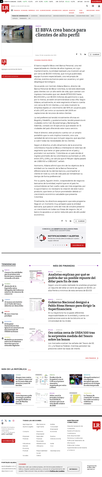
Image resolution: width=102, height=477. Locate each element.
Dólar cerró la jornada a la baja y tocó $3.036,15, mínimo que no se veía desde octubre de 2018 (57, 401)
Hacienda (7, 284)
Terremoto (23, 18)
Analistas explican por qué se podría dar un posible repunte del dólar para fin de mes (72, 278)
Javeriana (34, 16)
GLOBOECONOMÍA (45, 10)
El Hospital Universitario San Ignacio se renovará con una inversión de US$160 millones (14, 328)
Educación (7, 321)
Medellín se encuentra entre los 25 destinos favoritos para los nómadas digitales (13, 342)
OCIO (37, 10)
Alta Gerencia (40, 424)
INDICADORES (91, 10)
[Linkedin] (85, 54)
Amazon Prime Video (82, 16)
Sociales (25, 455)
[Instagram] (14, 421)
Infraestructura (41, 443)
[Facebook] (76, 54)
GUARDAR (95, 54)
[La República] (5, 12)
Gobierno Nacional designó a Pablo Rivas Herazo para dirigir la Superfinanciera (71, 305)
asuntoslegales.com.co (8, 466)
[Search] (87, 6)
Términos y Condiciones (75, 438)
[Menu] (12, 10)
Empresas (26, 436)
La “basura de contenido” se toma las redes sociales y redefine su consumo (91, 400)
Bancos (6, 270)
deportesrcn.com (7, 471)
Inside (52, 443)
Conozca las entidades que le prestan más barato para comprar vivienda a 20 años (13, 275)
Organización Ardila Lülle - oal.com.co (92, 467)
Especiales (39, 436)
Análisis (7, 311)
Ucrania (18, 375)
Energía (52, 375)
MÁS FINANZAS (90, 358)
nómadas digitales (45, 16)
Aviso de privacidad (73, 435)
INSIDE (98, 10)
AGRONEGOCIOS (57, 10)
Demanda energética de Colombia (63, 16)
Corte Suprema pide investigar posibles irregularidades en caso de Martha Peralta (24, 400)
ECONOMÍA (24, 10)
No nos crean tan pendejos (11, 315)
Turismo (7, 299)
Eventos (52, 436)
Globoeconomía (55, 438)
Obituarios (39, 446)
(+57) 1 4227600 (6, 434)
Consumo (26, 431)
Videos (38, 455)
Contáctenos (71, 433)
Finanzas (25, 438)
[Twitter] (81, 54)
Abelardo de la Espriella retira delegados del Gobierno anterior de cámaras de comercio (14, 290)
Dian (92, 16)
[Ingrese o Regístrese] (99, 6)
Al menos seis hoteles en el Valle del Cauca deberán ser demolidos (13, 304)
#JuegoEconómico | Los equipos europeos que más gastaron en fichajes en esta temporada (92, 381)
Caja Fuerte (40, 426)
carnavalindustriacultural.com (10, 468)
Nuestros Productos (73, 431)
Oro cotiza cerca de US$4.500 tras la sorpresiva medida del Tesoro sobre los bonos (71, 336)
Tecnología (87, 393)
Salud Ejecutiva (55, 450)
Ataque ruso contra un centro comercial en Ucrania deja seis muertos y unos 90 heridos (24, 381)
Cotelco (15, 18)
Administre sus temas (11, 76)
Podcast (25, 450)
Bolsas (52, 393)
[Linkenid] (10, 421)
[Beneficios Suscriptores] (92, 6)
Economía (53, 431)
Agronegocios (27, 424)
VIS (29, 18)
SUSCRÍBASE (96, 1)
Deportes (87, 375)
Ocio (51, 446)
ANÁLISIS (65, 10)
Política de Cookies (57, 471)
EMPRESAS (31, 10)
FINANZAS (17, 10)
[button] (37, 238)
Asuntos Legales (28, 426)
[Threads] (3, 423)
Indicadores (26, 443)
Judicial (18, 393)
